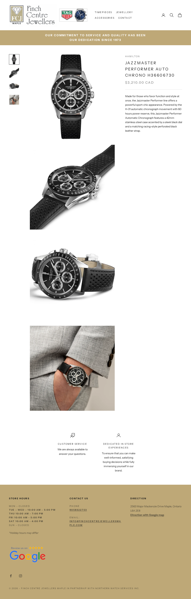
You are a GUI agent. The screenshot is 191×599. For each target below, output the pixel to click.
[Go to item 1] (14, 59)
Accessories (105, 17)
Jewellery (124, 12)
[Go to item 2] (14, 73)
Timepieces (103, 12)
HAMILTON (132, 56)
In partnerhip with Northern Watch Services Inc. (103, 588)
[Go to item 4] (14, 100)
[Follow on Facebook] (11, 576)
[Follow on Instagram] (20, 576)
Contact (125, 17)
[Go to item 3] (14, 86)
